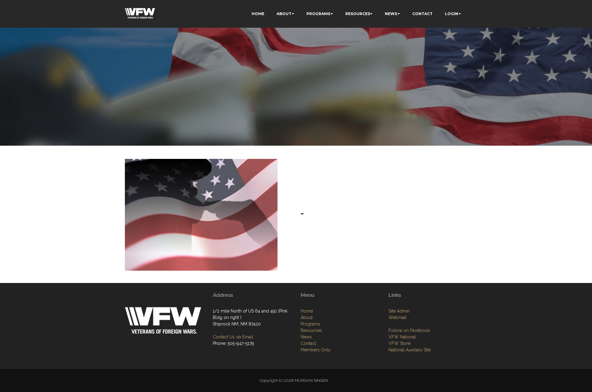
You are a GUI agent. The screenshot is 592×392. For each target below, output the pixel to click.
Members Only (316, 349)
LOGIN (451, 13)
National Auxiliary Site (409, 349)
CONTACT (422, 13)
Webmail (397, 317)
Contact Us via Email (233, 336)
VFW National (402, 336)
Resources (311, 330)
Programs (310, 323)
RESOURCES (357, 13)
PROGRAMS (318, 13)
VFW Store (399, 343)
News (306, 336)
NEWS (391, 13)
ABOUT (284, 13)
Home (307, 311)
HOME (258, 13)
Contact (308, 343)
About (307, 317)
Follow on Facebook (409, 330)
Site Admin (399, 311)
